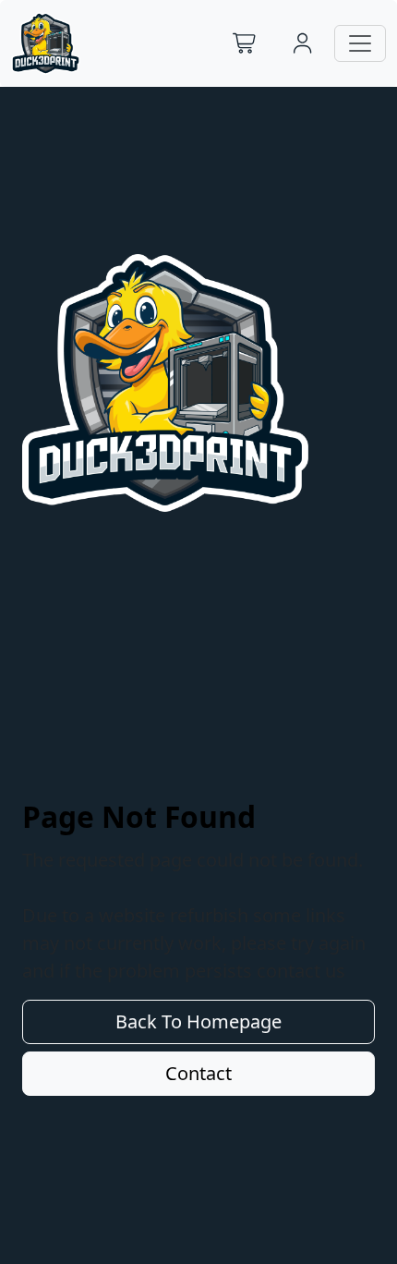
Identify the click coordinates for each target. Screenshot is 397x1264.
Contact (198, 1073)
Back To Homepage (198, 1021)
